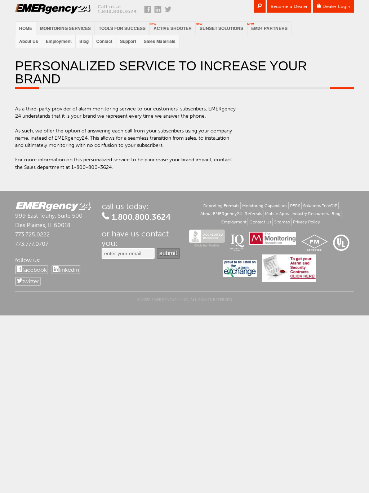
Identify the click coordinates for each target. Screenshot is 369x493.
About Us (28, 41)
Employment (59, 41)
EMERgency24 (52, 9)
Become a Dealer (289, 6)
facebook (34, 269)
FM (314, 243)
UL (341, 243)
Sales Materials (159, 41)
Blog (84, 41)
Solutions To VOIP (320, 205)
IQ (237, 243)
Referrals (253, 213)
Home (25, 28)
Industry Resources (310, 213)
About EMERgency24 (221, 213)
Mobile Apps (277, 213)
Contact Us (260, 221)
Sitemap (282, 221)
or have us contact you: (135, 238)
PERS (295, 205)
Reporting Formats (221, 205)
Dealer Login (335, 6)
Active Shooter (173, 28)
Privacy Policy (306, 221)
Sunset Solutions (221, 28)
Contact (104, 41)
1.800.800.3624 (117, 11)
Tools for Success (122, 28)
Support (128, 41)
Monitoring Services (65, 28)
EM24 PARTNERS (269, 28)
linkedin (69, 269)
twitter (30, 281)
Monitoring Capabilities (264, 205)
